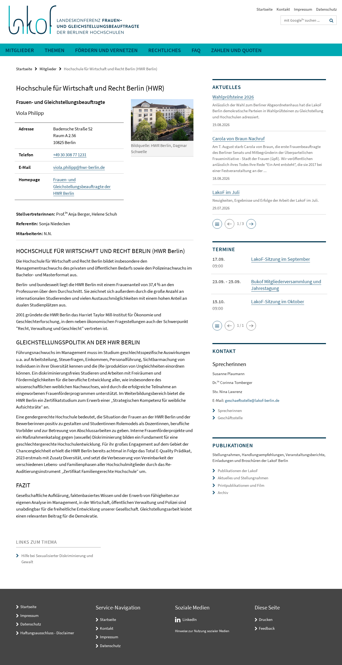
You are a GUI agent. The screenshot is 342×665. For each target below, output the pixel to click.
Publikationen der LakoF (238, 470)
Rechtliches (164, 50)
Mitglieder (19, 50)
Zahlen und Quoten (236, 50)
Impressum (303, 9)
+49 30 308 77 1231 (69, 155)
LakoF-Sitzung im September (280, 259)
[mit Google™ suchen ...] (331, 20)
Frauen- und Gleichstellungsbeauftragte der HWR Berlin (82, 186)
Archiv (223, 492)
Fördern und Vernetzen (106, 50)
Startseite (264, 9)
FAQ (196, 50)
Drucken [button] (266, 619)
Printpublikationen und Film (241, 485)
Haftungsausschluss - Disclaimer (47, 632)
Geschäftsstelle (230, 417)
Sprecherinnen (230, 410)
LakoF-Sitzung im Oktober (277, 301)
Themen (54, 50)
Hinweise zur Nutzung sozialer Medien (202, 631)
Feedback (267, 628)
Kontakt (283, 9)
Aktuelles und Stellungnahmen (243, 477)
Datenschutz (326, 9)
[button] (217, 224)
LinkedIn (189, 619)
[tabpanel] (104, 309)
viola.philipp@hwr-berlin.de (79, 167)
